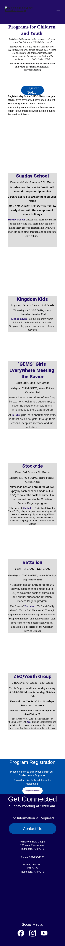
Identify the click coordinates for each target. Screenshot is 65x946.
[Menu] (58, 12)
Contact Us (32, 829)
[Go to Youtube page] (44, 933)
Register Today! (32, 90)
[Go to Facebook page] (21, 933)
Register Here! (32, 790)
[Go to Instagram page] (32, 933)
